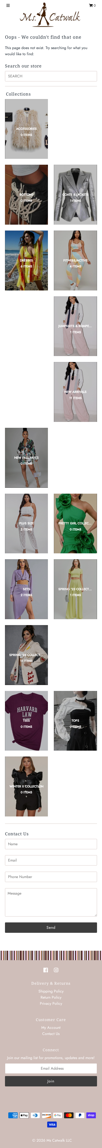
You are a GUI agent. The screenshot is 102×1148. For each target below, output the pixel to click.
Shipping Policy (51, 991)
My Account (50, 1027)
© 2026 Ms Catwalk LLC (52, 1140)
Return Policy (51, 997)
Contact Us (51, 1033)
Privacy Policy (51, 1003)
